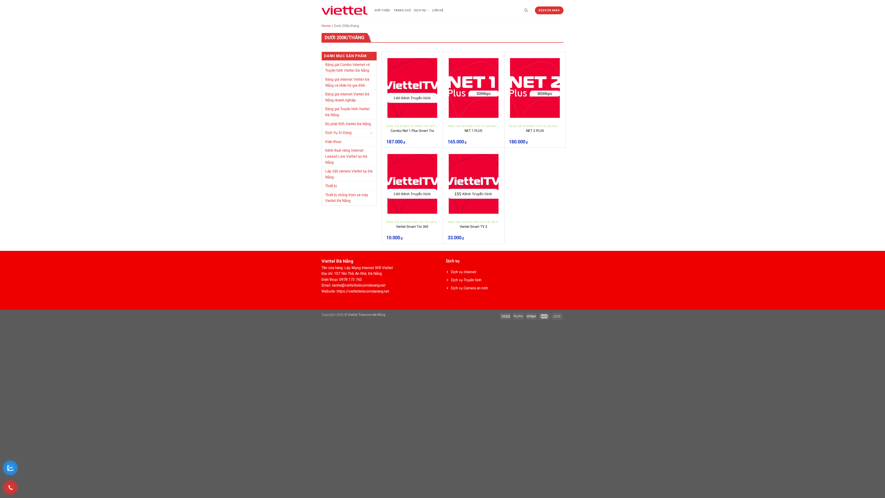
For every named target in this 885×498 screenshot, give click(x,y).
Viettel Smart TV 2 (473, 227)
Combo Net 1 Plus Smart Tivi (412, 131)
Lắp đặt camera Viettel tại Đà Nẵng (348, 174)
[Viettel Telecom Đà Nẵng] (345, 10)
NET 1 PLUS (473, 131)
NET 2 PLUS (535, 131)
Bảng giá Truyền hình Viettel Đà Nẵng (347, 112)
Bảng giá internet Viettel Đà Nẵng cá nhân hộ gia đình (347, 82)
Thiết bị (331, 186)
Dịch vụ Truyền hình (466, 280)
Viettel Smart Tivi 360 (412, 227)
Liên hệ (437, 10)
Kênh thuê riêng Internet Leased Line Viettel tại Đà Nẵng (346, 156)
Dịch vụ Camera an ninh (469, 288)
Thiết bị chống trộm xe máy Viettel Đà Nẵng (346, 198)
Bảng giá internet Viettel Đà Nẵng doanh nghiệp (347, 97)
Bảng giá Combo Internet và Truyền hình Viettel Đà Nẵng (347, 67)
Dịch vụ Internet (463, 272)
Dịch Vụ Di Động (338, 132)
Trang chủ (402, 10)
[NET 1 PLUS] (474, 88)
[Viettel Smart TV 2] (474, 184)
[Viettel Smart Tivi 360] (412, 184)
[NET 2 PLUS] (535, 88)
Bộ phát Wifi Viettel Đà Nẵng (348, 124)
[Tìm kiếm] (526, 10)
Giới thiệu (382, 10)
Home (326, 26)
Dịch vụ (420, 10)
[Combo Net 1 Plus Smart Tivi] (412, 88)
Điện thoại (333, 141)
